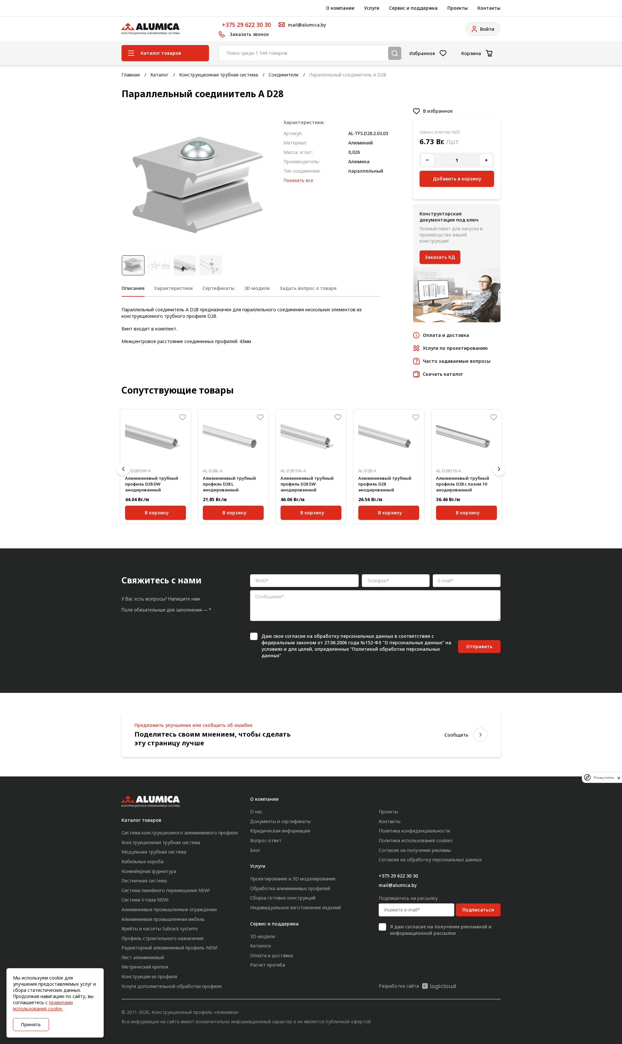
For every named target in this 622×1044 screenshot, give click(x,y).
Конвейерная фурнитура (148, 871)
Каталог (159, 75)
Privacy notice (604, 777)
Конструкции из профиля (149, 976)
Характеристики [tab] (173, 288)
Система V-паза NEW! (144, 900)
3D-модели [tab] (257, 288)
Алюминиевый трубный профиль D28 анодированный (384, 484)
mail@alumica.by (398, 885)
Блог (255, 850)
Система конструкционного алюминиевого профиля (179, 833)
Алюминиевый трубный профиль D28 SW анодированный (307, 484)
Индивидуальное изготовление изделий (295, 907)
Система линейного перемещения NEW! (165, 890)
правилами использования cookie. (43, 1005)
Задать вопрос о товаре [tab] (308, 288)
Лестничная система (144, 881)
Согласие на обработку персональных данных (430, 859)
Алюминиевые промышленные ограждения (169, 909)
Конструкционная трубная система (218, 75)
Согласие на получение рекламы (415, 850)
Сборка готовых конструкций (283, 898)
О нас (256, 812)
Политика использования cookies (416, 840)
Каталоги (260, 946)
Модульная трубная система (153, 852)
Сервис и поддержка (413, 8)
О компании (340, 8)
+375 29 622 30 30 (246, 25)
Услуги (371, 8)
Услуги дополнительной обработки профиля (171, 986)
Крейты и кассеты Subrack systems (159, 928)
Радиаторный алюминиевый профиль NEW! (169, 948)
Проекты (457, 8)
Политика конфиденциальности (414, 831)
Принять (31, 1024)
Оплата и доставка (271, 955)
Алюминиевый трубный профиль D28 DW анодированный (151, 484)
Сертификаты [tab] (218, 288)
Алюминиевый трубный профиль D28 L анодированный (229, 484)
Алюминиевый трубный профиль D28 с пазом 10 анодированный (462, 484)
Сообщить (456, 735)
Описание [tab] (132, 288)
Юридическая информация (280, 831)
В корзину (156, 513)
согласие (295, 636)
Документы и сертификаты (280, 821)
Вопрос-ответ (266, 840)
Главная (130, 75)
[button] (123, 469)
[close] (618, 777)
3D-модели (262, 936)
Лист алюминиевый (142, 957)
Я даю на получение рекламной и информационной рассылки (440, 930)
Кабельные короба (142, 861)
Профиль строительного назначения (162, 938)
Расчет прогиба (267, 965)
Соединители (283, 75)
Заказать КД (440, 257)
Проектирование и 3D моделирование (293, 879)
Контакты (489, 8)
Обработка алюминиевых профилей (290, 888)
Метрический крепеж (144, 967)
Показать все (298, 180)
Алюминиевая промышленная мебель (163, 919)
